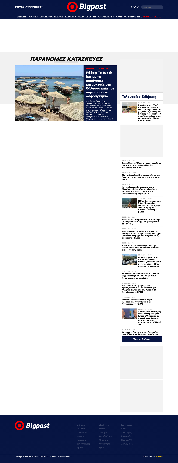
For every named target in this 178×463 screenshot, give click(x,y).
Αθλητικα (121, 17)
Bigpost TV (126, 440)
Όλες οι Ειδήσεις (142, 339)
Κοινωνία (81, 440)
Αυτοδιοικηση (106, 17)
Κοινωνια (70, 17)
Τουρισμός (126, 436)
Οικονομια (46, 17)
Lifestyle (91, 17)
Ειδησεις (21, 17)
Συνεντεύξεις (83, 444)
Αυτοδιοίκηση (105, 436)
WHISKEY (159, 457)
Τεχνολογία (126, 425)
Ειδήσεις (81, 425)
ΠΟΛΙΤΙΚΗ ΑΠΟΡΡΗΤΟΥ (49, 457)
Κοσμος (59, 17)
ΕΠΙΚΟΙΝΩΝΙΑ (66, 457)
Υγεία (101, 447)
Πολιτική (81, 428)
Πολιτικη (33, 17)
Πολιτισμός (126, 432)
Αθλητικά (103, 440)
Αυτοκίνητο (104, 444)
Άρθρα (80, 447)
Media (81, 17)
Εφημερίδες (127, 444)
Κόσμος (80, 436)
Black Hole (104, 425)
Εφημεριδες (135, 17)
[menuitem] (21, 17)
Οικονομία (82, 432)
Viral (123, 428)
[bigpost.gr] (86, 11)
